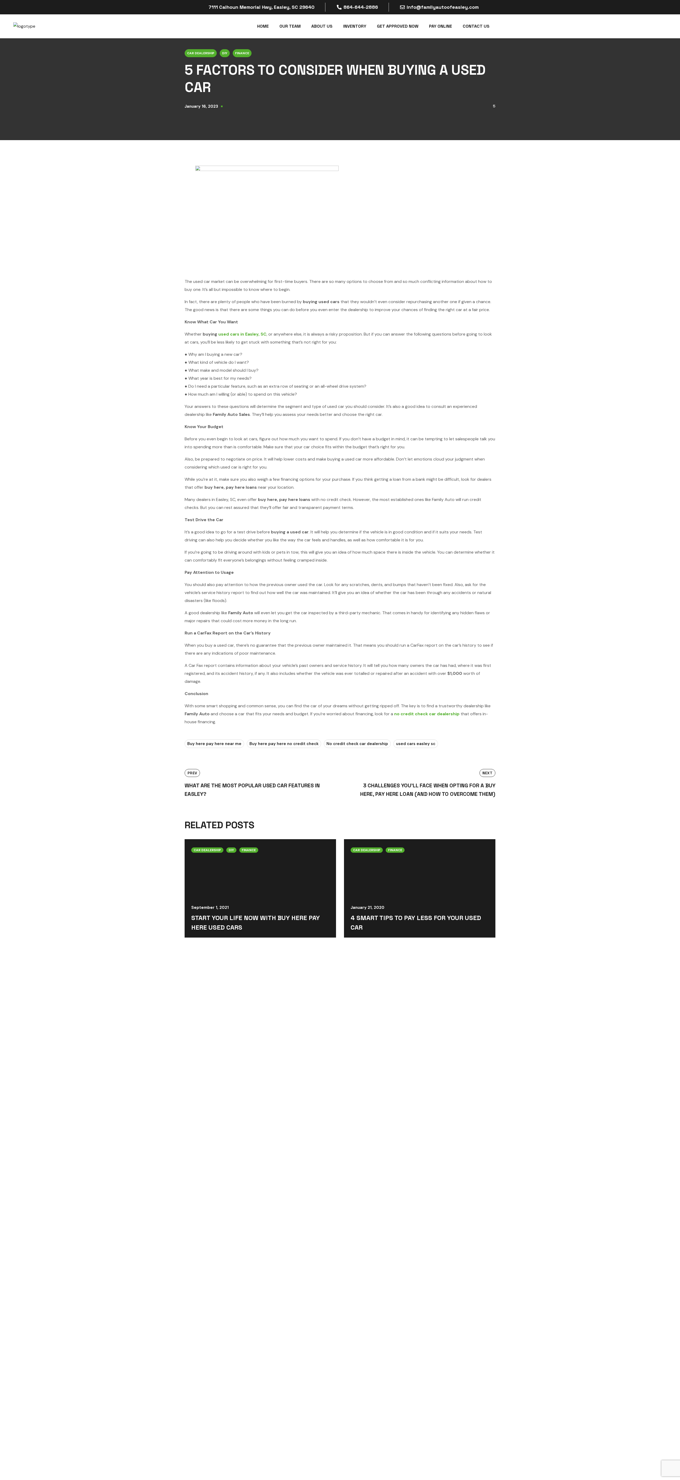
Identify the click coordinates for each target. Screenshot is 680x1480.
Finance (242, 53)
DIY (224, 53)
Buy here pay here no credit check (283, 743)
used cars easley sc (415, 743)
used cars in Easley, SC (242, 334)
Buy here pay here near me (214, 743)
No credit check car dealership (357, 743)
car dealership (200, 53)
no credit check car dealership (427, 714)
